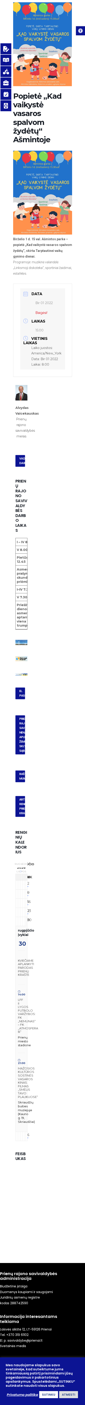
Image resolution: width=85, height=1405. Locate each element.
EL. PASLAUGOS (22, 693)
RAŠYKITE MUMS (22, 776)
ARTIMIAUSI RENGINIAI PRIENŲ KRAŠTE (22, 806)
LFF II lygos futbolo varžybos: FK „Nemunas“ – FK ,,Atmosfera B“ (28, 1015)
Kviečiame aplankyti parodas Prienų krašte (26, 967)
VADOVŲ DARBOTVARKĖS (22, 460)
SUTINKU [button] (48, 1394)
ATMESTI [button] (68, 1394)
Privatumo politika (22, 1395)
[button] (80, 30)
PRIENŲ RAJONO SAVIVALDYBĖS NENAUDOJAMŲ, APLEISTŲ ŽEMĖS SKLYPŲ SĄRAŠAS (22, 735)
